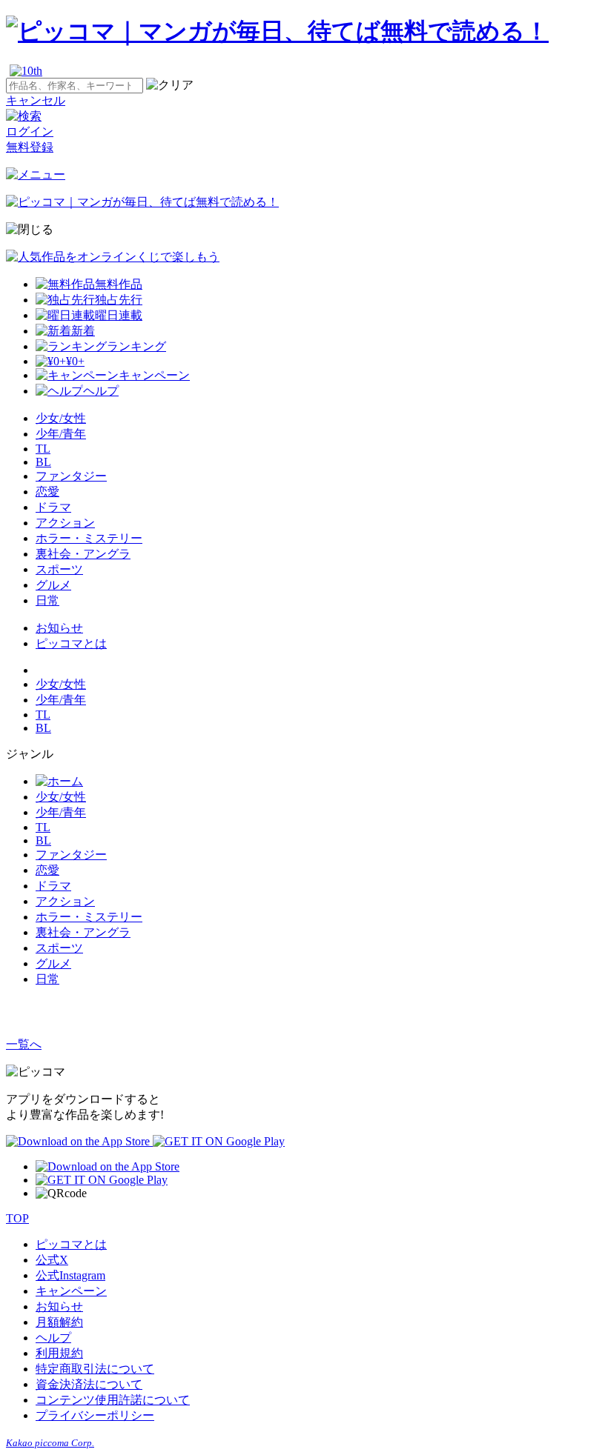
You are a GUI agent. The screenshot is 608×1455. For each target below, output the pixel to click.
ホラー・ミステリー (89, 538)
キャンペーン (71, 1291)
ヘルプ (53, 1337)
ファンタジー (71, 476)
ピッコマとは (71, 643)
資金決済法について (89, 1384)
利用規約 (59, 1353)
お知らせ (59, 628)
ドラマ (53, 507)
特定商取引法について (95, 1368)
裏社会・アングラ (83, 553)
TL (43, 448)
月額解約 (59, 1322)
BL (43, 462)
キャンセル (35, 100)
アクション (65, 522)
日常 (47, 600)
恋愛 (47, 491)
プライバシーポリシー (95, 1415)
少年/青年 (61, 433)
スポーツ (59, 569)
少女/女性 (61, 418)
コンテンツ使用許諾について (113, 1400)
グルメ (53, 585)
